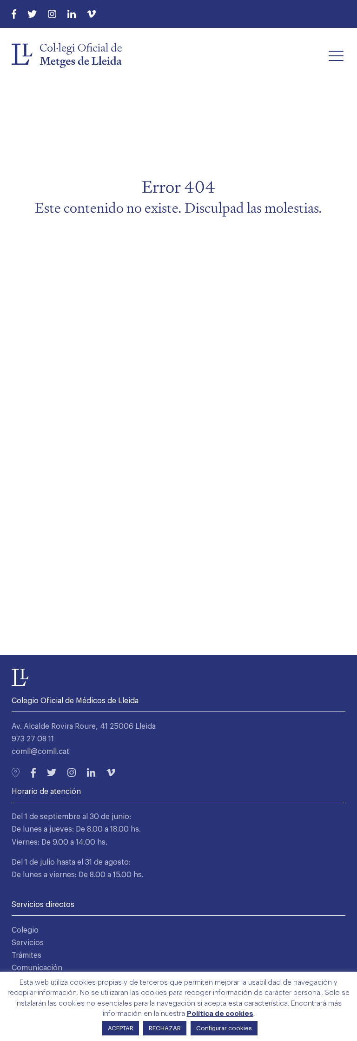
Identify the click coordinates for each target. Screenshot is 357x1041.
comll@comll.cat (40, 751)
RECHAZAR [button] (165, 1028)
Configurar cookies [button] (224, 1028)
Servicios (28, 943)
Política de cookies (220, 1013)
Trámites (26, 955)
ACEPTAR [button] (120, 1028)
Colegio (25, 930)
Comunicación (37, 968)
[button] (336, 55)
